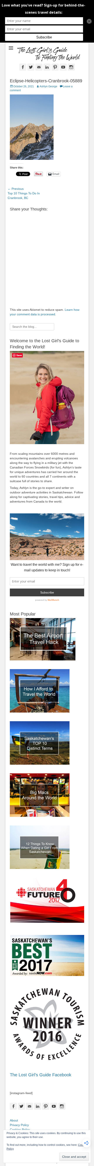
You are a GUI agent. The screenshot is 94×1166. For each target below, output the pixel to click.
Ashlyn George (48, 86)
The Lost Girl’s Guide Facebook (40, 1074)
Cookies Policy (20, 1129)
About (14, 1120)
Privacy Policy (19, 1125)
